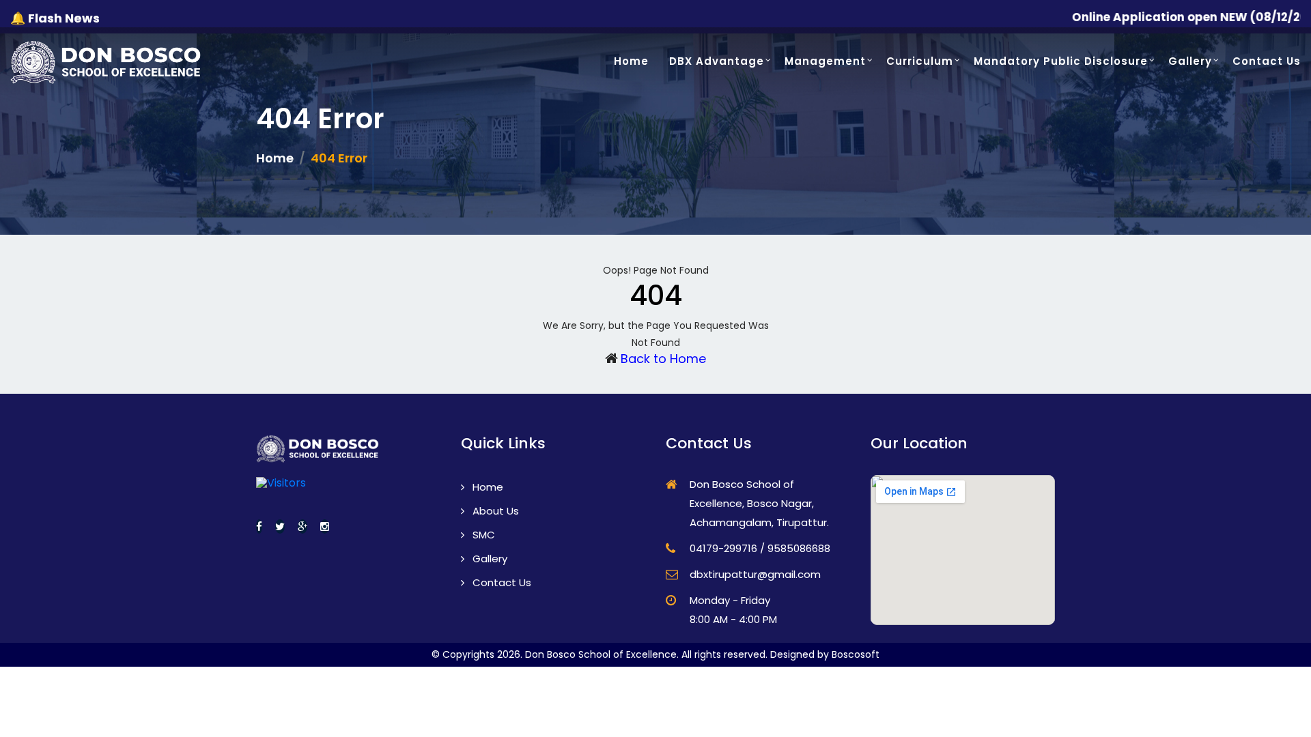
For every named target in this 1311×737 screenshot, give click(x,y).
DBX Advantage (716, 61)
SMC (482, 535)
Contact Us (1266, 61)
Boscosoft (855, 654)
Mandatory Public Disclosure (1061, 61)
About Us (494, 511)
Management (825, 61)
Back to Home (663, 358)
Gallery (1190, 61)
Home (631, 61)
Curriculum (919, 61)
